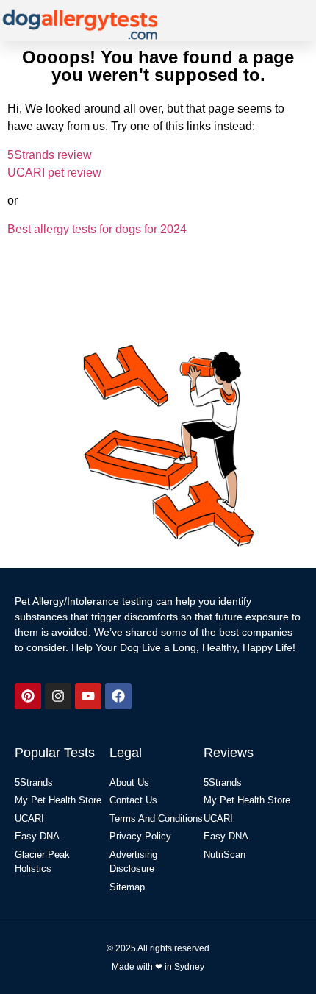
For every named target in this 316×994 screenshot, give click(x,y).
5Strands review (49, 155)
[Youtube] (88, 696)
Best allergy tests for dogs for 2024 (97, 229)
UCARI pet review (54, 172)
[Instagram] (58, 696)
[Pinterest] (28, 696)
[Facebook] (118, 696)
